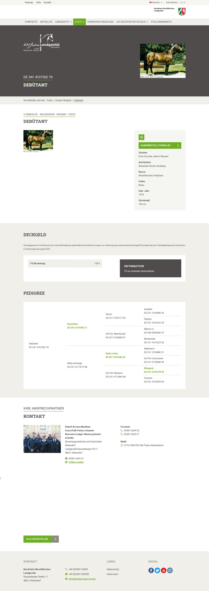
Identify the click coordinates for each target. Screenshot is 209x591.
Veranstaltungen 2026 (100, 21)
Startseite (31, 21)
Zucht (49, 100)
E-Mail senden (76, 462)
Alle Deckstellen (37, 539)
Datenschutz (113, 569)
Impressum (112, 574)
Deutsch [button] (156, 2)
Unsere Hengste (63, 100)
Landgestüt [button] (62, 21)
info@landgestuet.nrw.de (82, 579)
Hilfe (38, 2)
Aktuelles (46, 21)
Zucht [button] (78, 21)
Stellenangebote (161, 21)
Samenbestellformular (155, 145)
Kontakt (47, 2)
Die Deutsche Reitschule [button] (130, 21)
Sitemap (29, 2)
